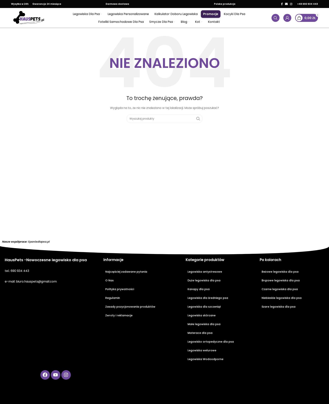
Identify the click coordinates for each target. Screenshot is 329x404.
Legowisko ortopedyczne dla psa (211, 342)
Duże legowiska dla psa (204, 280)
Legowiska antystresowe (205, 272)
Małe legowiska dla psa (204, 324)
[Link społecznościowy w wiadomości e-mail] (286, 4)
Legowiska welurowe (202, 350)
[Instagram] (66, 375)
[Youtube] (55, 375)
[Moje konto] (287, 18)
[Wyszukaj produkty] (275, 18)
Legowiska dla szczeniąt (204, 307)
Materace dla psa (200, 333)
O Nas (109, 280)
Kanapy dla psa (199, 289)
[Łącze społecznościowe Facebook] (282, 4)
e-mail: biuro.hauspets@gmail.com (31, 281)
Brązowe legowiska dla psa (281, 280)
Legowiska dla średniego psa (208, 298)
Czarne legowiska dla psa (280, 289)
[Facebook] (45, 375)
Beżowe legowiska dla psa (280, 272)
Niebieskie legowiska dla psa (282, 298)
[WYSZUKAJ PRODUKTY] (198, 118)
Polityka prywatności (119, 289)
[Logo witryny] (28, 18)
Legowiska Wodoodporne (205, 359)
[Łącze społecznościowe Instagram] (291, 4)
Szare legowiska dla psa (278, 307)
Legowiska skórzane (202, 315)
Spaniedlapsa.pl (39, 242)
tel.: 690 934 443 (17, 271)
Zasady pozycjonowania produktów (130, 307)
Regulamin (112, 298)
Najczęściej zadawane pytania (126, 272)
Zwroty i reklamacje (119, 315)
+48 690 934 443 (307, 4)
